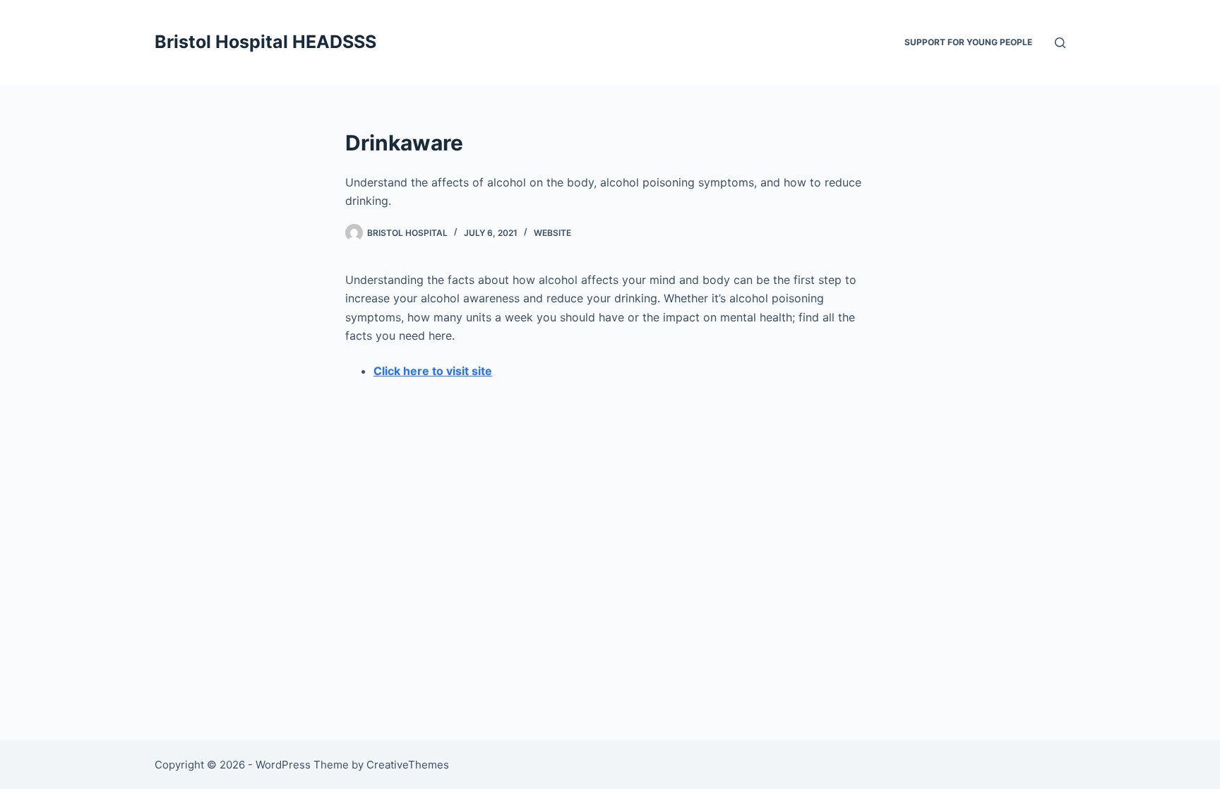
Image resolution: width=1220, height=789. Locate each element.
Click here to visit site (432, 371)
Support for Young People (968, 42)
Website (552, 232)
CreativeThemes (407, 764)
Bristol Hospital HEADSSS (265, 41)
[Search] (1060, 42)
